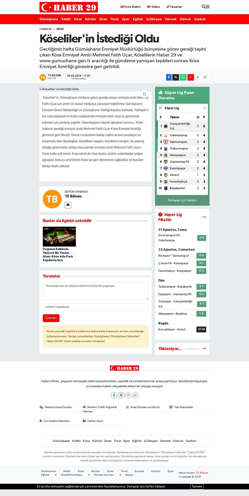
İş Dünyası (154, 19)
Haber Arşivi (95, 421)
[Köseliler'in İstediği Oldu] (95, 89)
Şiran (103, 19)
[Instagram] (128, 395)
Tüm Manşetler (183, 407)
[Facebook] (114, 395)
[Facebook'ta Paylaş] (169, 77)
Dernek (170, 19)
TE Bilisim (73, 196)
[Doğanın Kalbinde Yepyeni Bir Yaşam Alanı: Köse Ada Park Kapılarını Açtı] (59, 236)
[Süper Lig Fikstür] (204, 217)
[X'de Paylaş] (175, 77)
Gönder (51, 318)
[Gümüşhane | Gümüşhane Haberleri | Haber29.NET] (68, 7)
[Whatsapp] (135, 395)
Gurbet (200, 19)
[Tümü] (204, 348)
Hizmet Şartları (104, 475)
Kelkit (66, 19)
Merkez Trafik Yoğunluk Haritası (100, 409)
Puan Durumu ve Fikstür (145, 407)
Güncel (185, 19)
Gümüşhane (48, 19)
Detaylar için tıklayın (182, 200)
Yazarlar (176, 6)
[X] (121, 395)
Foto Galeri (132, 6)
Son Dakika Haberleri (57, 421)
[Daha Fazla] (191, 77)
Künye (129, 475)
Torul (114, 19)
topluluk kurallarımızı (78, 331)
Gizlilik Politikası (71, 475)
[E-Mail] (68, 205)
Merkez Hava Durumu (58, 407)
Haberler (45, 29)
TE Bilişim (202, 473)
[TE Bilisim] (52, 199)
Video (155, 6)
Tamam (197, 486)
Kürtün (90, 19)
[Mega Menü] (208, 7)
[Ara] (204, 7)
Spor (126, 19)
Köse (78, 19)
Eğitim (138, 19)
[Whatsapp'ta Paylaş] (183, 77)
